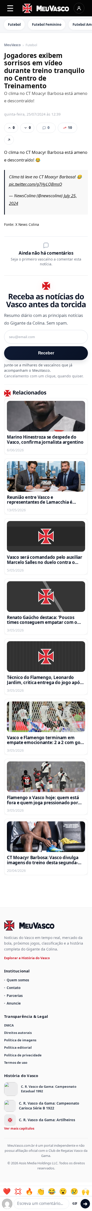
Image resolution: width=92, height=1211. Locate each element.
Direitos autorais (18, 1032)
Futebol (14, 24)
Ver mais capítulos (19, 1128)
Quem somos (18, 980)
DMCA (9, 1025)
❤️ (7, 1191)
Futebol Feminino (46, 24)
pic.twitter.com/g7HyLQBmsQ (35, 184)
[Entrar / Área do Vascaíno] (79, 8)
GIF (74, 1203)
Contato (13, 987)
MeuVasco (12, 45)
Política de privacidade (23, 1055)
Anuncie (14, 1003)
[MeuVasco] (46, 8)
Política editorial (18, 1047)
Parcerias (15, 995)
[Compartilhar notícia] (9, 140)
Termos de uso (15, 1062)
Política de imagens (20, 1040)
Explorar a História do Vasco (27, 958)
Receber (46, 353)
